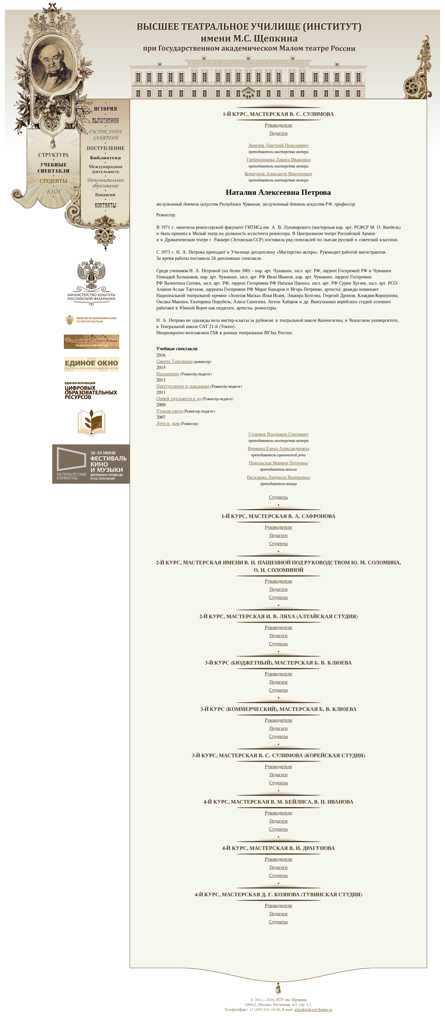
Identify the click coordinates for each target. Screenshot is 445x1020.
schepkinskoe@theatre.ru (313, 1009)
